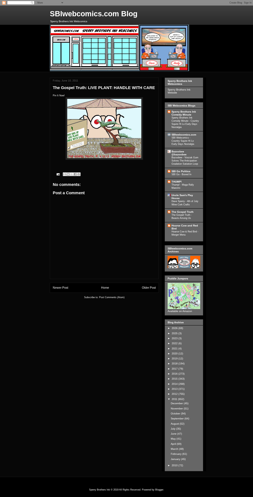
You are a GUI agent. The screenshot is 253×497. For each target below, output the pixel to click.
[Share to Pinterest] (79, 174)
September (177, 418)
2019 (175, 358)
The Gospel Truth (183, 211)
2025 (175, 333)
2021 (175, 348)
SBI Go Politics (181, 171)
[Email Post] (58, 174)
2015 (175, 378)
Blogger (159, 489)
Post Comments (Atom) (111, 297)
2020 (175, 353)
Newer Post (60, 287)
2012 (175, 393)
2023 (175, 338)
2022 (175, 343)
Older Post (149, 287)
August (175, 423)
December (177, 403)
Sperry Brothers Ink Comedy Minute (184, 113)
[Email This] (64, 174)
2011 (175, 399)
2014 (175, 383)
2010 (175, 465)
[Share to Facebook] (75, 174)
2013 (175, 388)
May (174, 438)
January (176, 459)
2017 (175, 368)
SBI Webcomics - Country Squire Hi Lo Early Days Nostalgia (183, 141)
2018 (175, 363)
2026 (175, 328)
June (174, 433)
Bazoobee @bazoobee (179, 153)
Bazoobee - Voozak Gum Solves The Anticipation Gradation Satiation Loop (185, 160)
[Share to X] (72, 174)
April (174, 443)
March (175, 448)
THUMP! (177, 181)
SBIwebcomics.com (184, 134)
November (177, 408)
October (176, 413)
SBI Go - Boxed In (181, 174)
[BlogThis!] (68, 174)
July (173, 428)
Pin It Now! (59, 95)
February (176, 453)
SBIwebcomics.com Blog (93, 14)
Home (105, 287)
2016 (175, 373)
